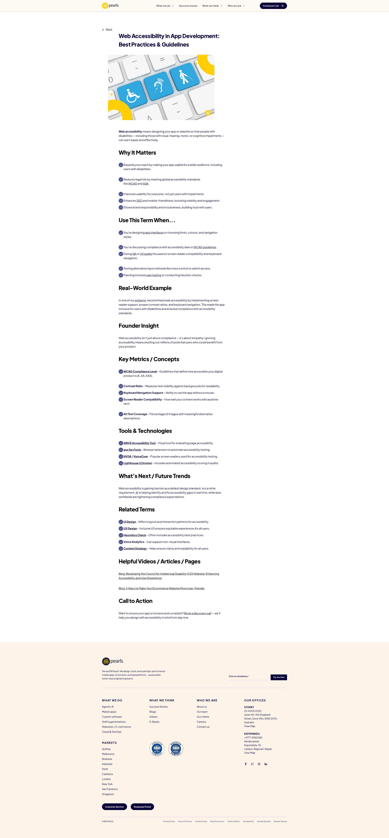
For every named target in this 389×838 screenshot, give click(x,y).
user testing (153, 275)
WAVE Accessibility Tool (140, 443)
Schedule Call (271, 5)
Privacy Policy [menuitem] (169, 821)
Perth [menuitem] (105, 769)
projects (140, 300)
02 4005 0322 (253, 710)
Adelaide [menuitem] (107, 764)
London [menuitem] (106, 779)
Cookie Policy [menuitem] (201, 821)
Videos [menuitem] (153, 716)
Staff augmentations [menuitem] (114, 721)
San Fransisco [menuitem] (110, 789)
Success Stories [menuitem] (158, 706)
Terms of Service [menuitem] (185, 821)
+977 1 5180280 (253, 737)
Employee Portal (142, 806)
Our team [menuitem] (202, 711)
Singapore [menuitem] (108, 794)
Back (109, 29)
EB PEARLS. (109, 821)
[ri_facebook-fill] (245, 763)
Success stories (188, 5)
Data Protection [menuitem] (217, 821)
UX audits (146, 253)
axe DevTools (132, 449)
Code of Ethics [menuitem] (233, 821)
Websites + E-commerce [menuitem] (116, 726)
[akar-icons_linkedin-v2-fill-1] (265, 763)
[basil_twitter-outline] (252, 763)
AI (137, 492)
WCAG (132, 183)
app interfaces (154, 232)
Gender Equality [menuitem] (264, 821)
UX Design (130, 528)
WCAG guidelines (205, 247)
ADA (145, 183)
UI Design (130, 521)
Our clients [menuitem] (203, 716)
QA (134, 253)
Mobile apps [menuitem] (109, 711)
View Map (249, 726)
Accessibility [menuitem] (248, 821)
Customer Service (114, 806)
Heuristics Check (135, 535)
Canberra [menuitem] (107, 774)
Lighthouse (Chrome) (138, 463)
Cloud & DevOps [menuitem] (111, 731)
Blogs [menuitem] (152, 711)
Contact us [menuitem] (203, 726)
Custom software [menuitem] (112, 716)
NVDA (127, 456)
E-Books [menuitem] (154, 721)
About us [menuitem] (202, 706)
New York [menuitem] (107, 784)
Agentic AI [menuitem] (108, 706)
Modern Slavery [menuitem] (280, 821)
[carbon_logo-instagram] (259, 763)
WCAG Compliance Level (140, 371)
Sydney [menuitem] (106, 748)
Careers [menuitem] (201, 721)
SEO (139, 200)
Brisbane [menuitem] (107, 758)
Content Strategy (135, 548)
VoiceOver (141, 456)
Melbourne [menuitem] (108, 753)
